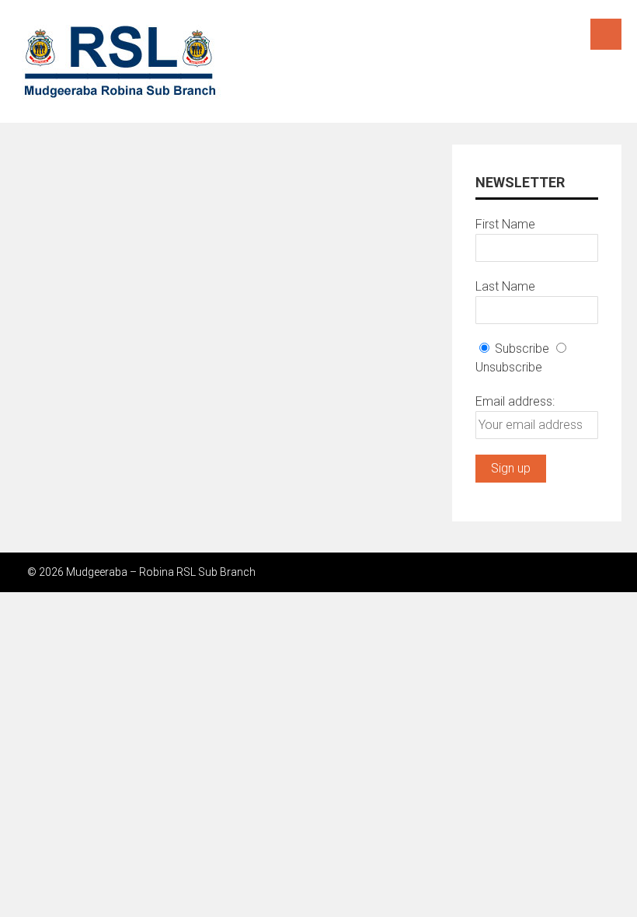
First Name (505, 224)
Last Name (505, 286)
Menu (605, 34)
